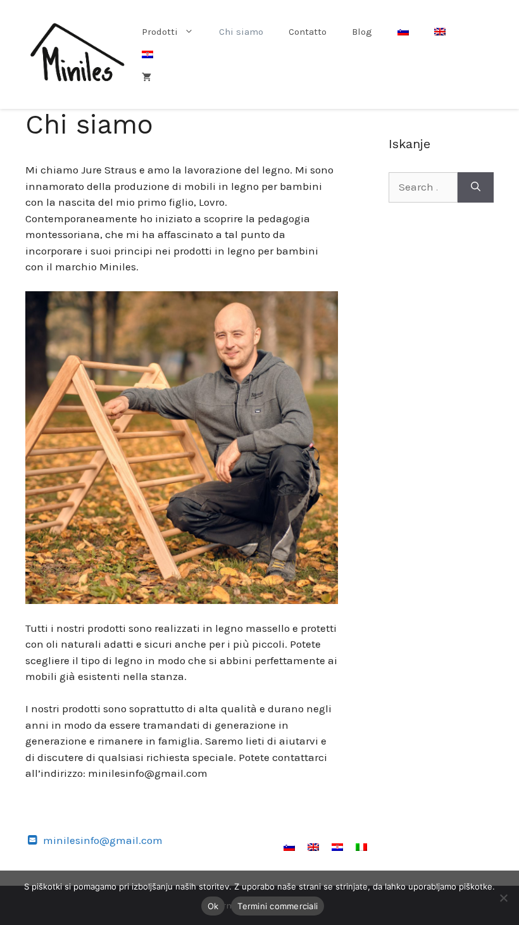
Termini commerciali (277, 906)
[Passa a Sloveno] (403, 31)
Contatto (308, 31)
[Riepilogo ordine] (146, 77)
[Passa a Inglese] (440, 31)
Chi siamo (241, 31)
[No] (503, 897)
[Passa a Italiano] (361, 846)
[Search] (476, 187)
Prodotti (160, 31)
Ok (213, 906)
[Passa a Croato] (147, 54)
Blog (362, 31)
